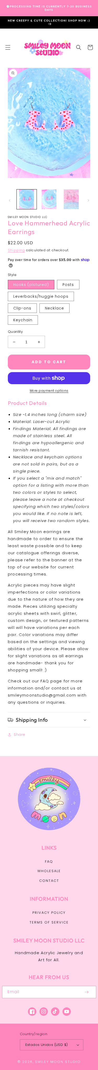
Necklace (54, 308)
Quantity (15, 331)
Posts (68, 284)
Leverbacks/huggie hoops (40, 296)
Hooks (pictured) (31, 284)
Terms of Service (49, 922)
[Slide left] (9, 200)
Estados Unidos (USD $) (46, 1044)
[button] (8, 47)
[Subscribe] (87, 992)
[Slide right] (88, 200)
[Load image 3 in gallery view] (71, 199)
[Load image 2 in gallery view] (49, 199)
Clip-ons (22, 308)
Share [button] (19, 734)
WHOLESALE (49, 870)
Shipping (16, 250)
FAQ (49, 861)
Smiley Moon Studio (58, 1061)
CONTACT (49, 880)
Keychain (22, 320)
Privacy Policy (49, 912)
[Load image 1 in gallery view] (27, 199)
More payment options (49, 390)
